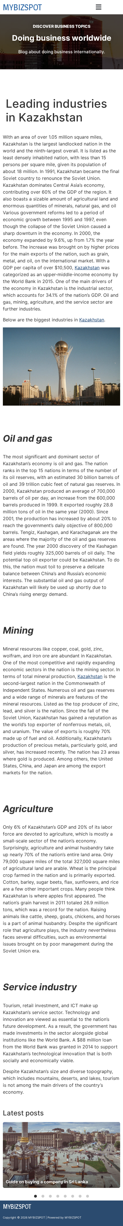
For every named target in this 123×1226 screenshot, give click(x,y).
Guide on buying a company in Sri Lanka (47, 1181)
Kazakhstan (87, 267)
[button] (98, 7)
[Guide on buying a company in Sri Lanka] (61, 1155)
